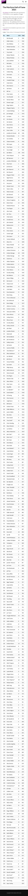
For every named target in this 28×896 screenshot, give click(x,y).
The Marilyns (6, 12)
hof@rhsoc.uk (6, 29)
